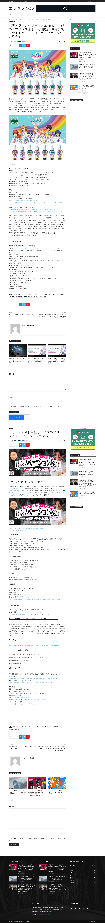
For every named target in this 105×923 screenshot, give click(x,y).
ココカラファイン (43, 294)
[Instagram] (88, 1)
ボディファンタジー (60, 294)
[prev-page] (10, 367)
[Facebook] (86, 1)
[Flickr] (79, 908)
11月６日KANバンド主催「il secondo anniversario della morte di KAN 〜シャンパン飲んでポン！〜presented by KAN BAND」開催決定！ (87, 56)
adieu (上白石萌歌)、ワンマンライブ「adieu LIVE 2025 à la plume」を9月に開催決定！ (87, 66)
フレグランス (51, 294)
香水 (45, 296)
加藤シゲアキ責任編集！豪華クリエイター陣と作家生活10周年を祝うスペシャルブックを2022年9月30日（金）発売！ (52, 316)
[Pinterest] (28, 45)
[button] (94, 15)
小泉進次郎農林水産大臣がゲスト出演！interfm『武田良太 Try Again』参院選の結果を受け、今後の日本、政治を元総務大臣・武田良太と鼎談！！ (87, 76)
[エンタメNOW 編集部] (10, 41)
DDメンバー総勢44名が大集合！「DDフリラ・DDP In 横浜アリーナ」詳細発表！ (87, 87)
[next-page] (12, 367)
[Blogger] (71, 908)
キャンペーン (16, 19)
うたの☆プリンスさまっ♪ (18, 294)
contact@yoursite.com (44, 915)
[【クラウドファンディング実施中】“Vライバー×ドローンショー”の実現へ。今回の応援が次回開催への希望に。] (18, 350)
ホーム (10, 19)
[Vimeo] (93, 1)
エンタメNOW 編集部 (16, 41)
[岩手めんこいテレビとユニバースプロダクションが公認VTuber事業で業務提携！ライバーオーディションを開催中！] (37, 350)
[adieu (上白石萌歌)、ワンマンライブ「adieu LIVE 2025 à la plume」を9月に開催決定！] (74, 67)
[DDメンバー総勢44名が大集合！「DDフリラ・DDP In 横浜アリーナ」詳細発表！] (74, 87)
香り (41, 296)
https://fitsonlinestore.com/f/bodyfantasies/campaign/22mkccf (40, 248)
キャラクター (28, 294)
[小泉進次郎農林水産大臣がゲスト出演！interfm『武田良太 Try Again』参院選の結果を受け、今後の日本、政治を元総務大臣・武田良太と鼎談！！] (74, 75)
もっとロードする (82, 93)
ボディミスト (12, 296)
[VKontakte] (87, 908)
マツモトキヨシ (19, 296)
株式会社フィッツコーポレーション (31, 296)
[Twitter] (91, 1)
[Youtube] (95, 1)
